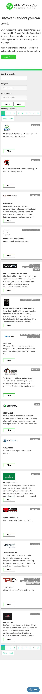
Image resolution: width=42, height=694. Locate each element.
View (9, 151)
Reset (19, 104)
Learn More (8, 57)
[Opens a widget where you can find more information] (33, 690)
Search (7, 104)
